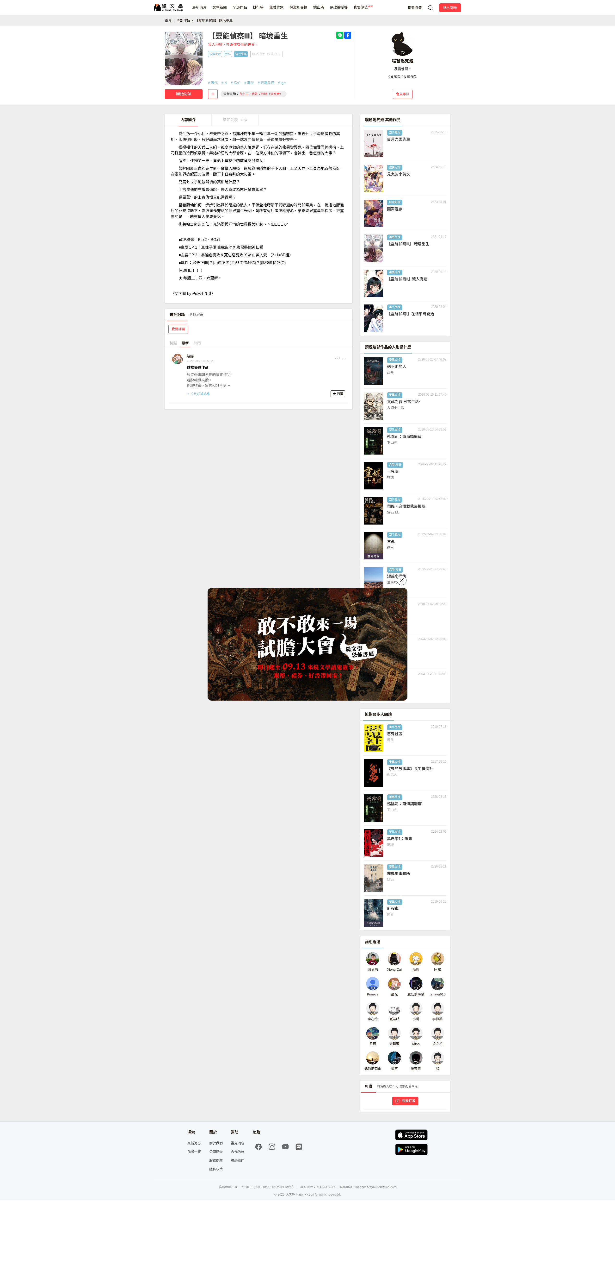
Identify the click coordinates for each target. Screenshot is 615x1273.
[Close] (401, 580)
